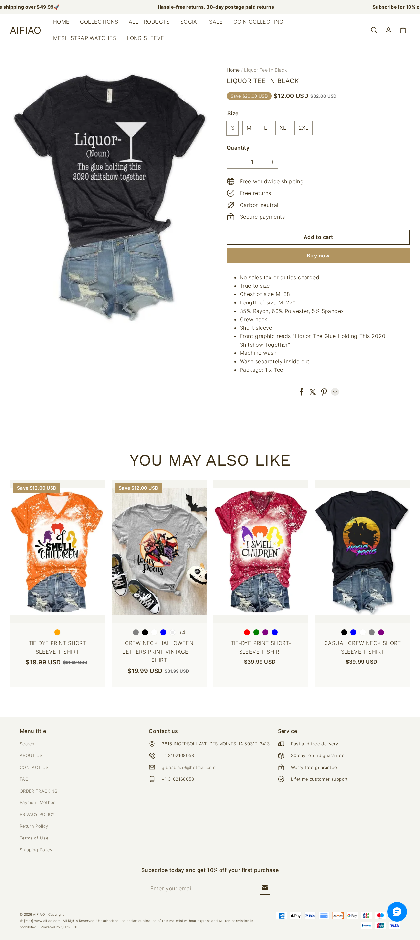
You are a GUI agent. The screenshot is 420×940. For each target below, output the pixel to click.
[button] (374, 30)
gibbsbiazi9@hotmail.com (188, 767)
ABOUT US (31, 755)
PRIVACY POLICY (37, 814)
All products (149, 21)
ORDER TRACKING (39, 791)
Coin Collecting (258, 21)
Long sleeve (145, 38)
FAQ (24, 779)
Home (61, 21)
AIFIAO (39, 914)
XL (283, 127)
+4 (182, 632)
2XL (303, 127)
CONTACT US (34, 767)
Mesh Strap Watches (84, 38)
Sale (216, 21)
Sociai (189, 21)
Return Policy (34, 826)
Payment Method (38, 802)
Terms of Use (34, 837)
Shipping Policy (36, 849)
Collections (99, 21)
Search (27, 743)
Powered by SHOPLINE (59, 927)
